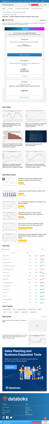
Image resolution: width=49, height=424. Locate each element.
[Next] (46, 8)
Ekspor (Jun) (5, 292)
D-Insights (25, 1)
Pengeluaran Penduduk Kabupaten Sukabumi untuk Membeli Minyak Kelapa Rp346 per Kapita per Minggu (32, 236)
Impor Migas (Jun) (6, 289)
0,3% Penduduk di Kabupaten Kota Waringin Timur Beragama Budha (32, 202)
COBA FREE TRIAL (45, 422)
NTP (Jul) (4, 302)
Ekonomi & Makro (22, 240)
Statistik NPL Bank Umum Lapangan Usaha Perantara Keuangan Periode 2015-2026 (30, 179)
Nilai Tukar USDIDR (6, 275)
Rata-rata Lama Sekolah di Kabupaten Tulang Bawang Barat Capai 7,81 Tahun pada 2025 (30, 224)
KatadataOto (37, 1)
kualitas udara (24, 312)
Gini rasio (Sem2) (6, 272)
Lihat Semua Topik (29, 414)
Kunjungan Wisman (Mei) (7, 299)
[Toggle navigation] (45, 5)
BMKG (39, 309)
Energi (26, 411)
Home (3, 12)
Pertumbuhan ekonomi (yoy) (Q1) (9, 265)
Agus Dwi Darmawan (9, 19)
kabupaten (16, 312)
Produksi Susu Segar (22, 309)
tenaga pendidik (32, 309)
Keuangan (21, 182)
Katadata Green (20, 1)
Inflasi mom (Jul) (6, 259)
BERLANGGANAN (36, 422)
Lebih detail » (24, 76)
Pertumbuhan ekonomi (7, 262)
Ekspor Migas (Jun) (6, 285)
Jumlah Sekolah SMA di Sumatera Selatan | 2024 (31, 191)
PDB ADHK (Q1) (5, 279)
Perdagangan (32, 312)
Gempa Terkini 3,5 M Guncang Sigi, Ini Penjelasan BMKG (14, 321)
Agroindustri (27, 407)
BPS (14, 309)
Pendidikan (21, 193)
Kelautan (27, 412)
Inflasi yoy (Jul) (5, 255)
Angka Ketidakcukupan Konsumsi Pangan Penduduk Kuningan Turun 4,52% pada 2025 (30, 213)
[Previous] (44, 8)
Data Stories (8, 12)
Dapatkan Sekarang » (24, 54)
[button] (44, 1)
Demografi (21, 206)
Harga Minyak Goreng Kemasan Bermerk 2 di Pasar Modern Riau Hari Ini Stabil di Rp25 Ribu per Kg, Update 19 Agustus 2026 (14, 336)
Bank (10, 312)
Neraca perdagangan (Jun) (8, 282)
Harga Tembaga (7, 309)
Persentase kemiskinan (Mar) (8, 269)
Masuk (41, 4)
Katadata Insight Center (31, 1)
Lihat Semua (43, 316)
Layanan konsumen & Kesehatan (19, 12)
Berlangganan (35, 4)
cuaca (5, 312)
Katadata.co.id (15, 1)
